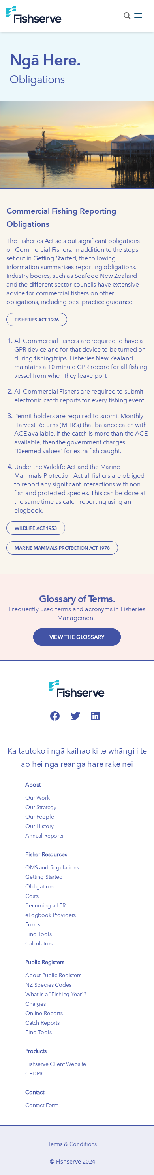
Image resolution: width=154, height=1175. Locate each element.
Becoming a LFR (45, 905)
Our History (39, 826)
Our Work (37, 797)
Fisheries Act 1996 (37, 319)
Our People (39, 816)
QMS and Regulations (52, 867)
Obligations (39, 886)
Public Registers (44, 962)
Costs (32, 895)
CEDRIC (35, 1073)
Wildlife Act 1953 (36, 528)
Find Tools (38, 934)
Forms (32, 924)
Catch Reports (42, 1022)
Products (36, 1050)
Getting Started (44, 876)
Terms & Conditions (72, 1144)
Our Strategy (40, 807)
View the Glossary (77, 637)
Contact (34, 1092)
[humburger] (138, 15)
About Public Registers (53, 975)
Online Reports (44, 1013)
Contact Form (41, 1105)
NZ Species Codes (48, 984)
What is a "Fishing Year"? (55, 994)
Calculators (39, 943)
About (33, 784)
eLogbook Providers (50, 915)
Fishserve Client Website (55, 1064)
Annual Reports (44, 835)
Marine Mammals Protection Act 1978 (62, 548)
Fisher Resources (46, 854)
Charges (35, 1003)
